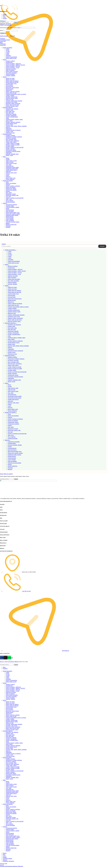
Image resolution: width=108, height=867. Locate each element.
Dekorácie (8, 225)
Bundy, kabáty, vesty (11, 178)
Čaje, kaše (8, 196)
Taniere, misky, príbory (11, 142)
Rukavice (8, 127)
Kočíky (1, 507)
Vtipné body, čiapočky (11, 114)
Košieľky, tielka (9, 110)
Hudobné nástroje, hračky (12, 98)
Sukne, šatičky (9, 120)
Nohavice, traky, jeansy (11, 172)
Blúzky (7, 158)
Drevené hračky (9, 86)
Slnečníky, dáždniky (10, 75)
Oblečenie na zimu (10, 132)
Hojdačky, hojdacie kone (11, 96)
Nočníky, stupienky (10, 148)
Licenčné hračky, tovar (11, 83)
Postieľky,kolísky (10, 206)
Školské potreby (9, 88)
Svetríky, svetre (9, 131)
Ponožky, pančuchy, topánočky (13, 122)
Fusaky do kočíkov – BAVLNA (13, 63)
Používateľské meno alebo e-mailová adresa (10, 27)
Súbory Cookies (3, 537)
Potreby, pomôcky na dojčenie (13, 186)
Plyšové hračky (9, 84)
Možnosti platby (3, 545)
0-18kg (7, 49)
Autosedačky (2, 504)
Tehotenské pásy (10, 166)
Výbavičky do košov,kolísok (12, 221)
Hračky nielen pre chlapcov (12, 81)
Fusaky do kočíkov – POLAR (13, 66)
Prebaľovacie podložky (11, 190)
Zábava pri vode (9, 99)
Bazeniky (8, 227)
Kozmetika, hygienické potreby (13, 151)
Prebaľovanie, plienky (11, 150)
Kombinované (9, 62)
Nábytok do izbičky (3, 523)
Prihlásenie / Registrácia (8, 861)
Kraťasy (8, 174)
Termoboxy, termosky (11, 138)
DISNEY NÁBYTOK (11, 224)
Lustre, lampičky (10, 219)
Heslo (2, 30)
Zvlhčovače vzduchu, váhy (12, 195)
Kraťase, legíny (9, 124)
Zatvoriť (4, 244)
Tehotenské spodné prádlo (12, 168)
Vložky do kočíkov (10, 74)
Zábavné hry (9, 90)
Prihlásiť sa (3, 33)
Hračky (1, 509)
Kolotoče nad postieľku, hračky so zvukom (16, 94)
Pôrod (7, 182)
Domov (2, 473)
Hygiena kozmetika (10, 202)
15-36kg (8, 51)
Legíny (7, 175)
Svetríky (8, 159)
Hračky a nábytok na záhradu (13, 91)
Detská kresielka (10, 218)
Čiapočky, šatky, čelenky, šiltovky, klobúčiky (16, 126)
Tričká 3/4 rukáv (10, 162)
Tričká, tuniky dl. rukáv (11, 163)
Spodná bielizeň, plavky (11, 123)
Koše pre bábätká (10, 220)
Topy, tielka (8, 164)
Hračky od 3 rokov (10, 79)
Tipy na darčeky (9, 200)
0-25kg (7, 50)
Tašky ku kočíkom (10, 70)
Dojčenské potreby (3, 515)
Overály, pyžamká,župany (12, 116)
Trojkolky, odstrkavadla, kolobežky (14, 100)
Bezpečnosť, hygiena (11, 194)
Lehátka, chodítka (10, 95)
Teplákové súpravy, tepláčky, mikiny (14, 119)
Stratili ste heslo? (4, 36)
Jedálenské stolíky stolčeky (12, 215)
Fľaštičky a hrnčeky (10, 135)
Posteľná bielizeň (10, 210)
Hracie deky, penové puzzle (12, 87)
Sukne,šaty (8, 171)
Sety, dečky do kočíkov (11, 73)
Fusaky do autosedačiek (11, 57)
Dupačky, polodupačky (11, 115)
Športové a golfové (10, 61)
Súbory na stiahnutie (3, 540)
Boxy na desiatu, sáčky (11, 139)
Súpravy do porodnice (11, 183)
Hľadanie (102, 246)
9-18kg (7, 53)
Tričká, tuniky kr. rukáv (11, 160)
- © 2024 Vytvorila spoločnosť (7, 661)
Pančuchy (8, 176)
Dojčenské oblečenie (3, 512)
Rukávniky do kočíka (11, 69)
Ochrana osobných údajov (4, 534)
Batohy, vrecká (9, 155)
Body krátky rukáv (10, 111)
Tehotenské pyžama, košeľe (12, 167)
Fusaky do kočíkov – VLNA (12, 67)
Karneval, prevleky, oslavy (12, 106)
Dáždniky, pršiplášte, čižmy (12, 154)
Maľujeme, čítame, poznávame (13, 103)
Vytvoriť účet (8, 25)
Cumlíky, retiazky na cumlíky (13, 143)
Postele (7, 208)
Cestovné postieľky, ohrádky (12, 207)
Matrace (8, 223)
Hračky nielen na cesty (11, 58)
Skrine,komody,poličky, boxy (13, 212)
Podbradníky (9, 128)
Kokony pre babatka (10, 187)
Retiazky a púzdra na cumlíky (13, 144)
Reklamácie (2, 548)
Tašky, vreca (9, 199)
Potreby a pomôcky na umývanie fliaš (14, 147)
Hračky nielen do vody (11, 92)
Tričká (7, 118)
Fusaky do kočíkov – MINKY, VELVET (15, 65)
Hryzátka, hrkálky (10, 146)
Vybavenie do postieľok (11, 204)
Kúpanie (8, 191)
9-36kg (7, 54)
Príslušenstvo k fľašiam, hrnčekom (14, 136)
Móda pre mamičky (8, 473)
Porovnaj (5, 859)
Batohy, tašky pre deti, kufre (12, 104)
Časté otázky (2, 529)
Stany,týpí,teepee (10, 211)
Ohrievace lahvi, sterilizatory (12, 140)
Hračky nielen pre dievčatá (12, 82)
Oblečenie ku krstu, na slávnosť (13, 130)
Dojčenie (8, 184)
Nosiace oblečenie (10, 179)
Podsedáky (8, 55)
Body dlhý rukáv (10, 112)
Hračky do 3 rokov (10, 78)
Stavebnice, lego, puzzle (11, 102)
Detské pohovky (10, 216)
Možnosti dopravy (3, 542)
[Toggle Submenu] (15, 250)
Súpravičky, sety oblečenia (12, 108)
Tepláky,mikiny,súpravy (11, 170)
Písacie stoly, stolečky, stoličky (13, 214)
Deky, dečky (9, 192)
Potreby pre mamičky (4, 520)
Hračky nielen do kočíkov (12, 71)
